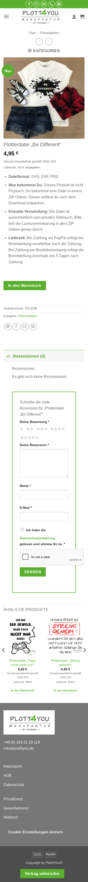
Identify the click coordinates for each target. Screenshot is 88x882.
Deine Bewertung (34, 422)
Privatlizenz (13, 799)
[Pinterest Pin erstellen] (33, 326)
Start (32, 33)
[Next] (84, 659)
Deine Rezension (34, 445)
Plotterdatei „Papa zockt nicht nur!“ (22, 663)
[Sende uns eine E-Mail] (44, 4)
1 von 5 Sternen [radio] (21, 429)
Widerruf (11, 817)
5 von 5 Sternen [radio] (29, 438)
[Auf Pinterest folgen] (59, 4)
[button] (6, 16)
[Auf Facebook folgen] (29, 4)
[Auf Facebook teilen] (16, 326)
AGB (7, 775)
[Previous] (4, 659)
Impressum (13, 766)
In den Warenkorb (24, 286)
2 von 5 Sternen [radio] (29, 429)
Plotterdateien (49, 33)
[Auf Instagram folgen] (36, 4)
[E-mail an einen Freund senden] (25, 326)
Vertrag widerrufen (42, 874)
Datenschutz (14, 785)
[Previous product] (48, 41)
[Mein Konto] (74, 16)
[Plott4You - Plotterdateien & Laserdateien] (40, 16)
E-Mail (26, 508)
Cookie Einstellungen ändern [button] (35, 832)
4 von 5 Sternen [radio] (57, 429)
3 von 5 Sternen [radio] (41, 429)
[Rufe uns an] (51, 4)
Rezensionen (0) (29, 356)
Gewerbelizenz (16, 808)
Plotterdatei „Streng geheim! (65, 663)
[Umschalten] (8, 356)
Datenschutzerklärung (37, 538)
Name (25, 486)
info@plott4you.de (19, 748)
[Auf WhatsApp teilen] (8, 326)
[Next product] (39, 41)
